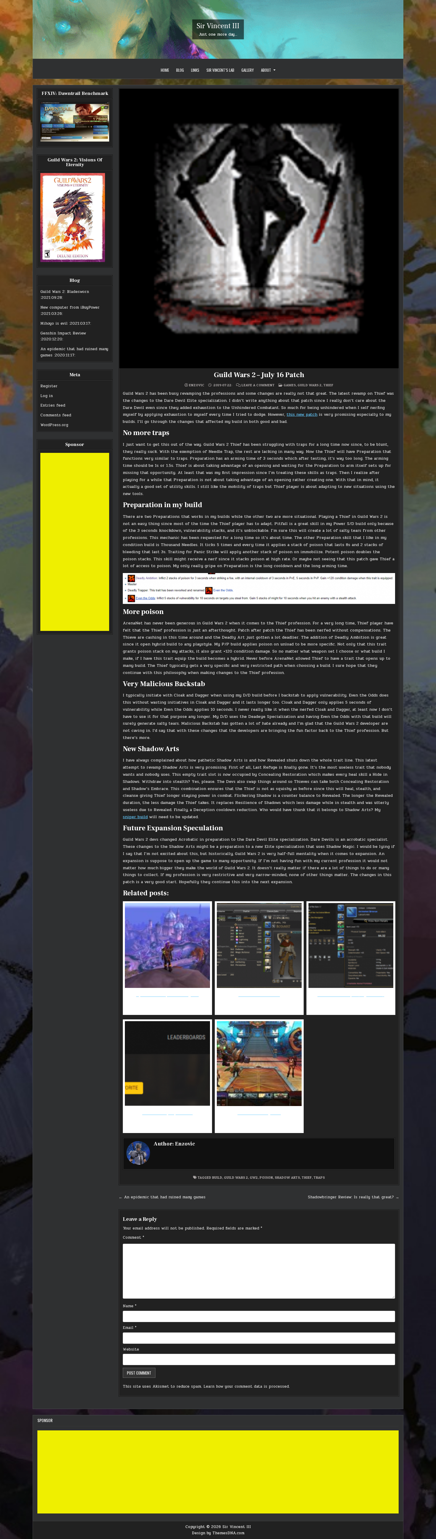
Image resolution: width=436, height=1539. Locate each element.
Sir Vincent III (218, 26)
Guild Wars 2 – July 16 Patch (259, 375)
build (217, 1177)
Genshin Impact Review (63, 333)
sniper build (135, 817)
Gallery (247, 70)
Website (131, 1349)
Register (49, 386)
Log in (46, 396)
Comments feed (55, 415)
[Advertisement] (74, 542)
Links (195, 70)
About (266, 70)
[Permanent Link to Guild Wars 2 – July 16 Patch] (259, 228)
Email (129, 1328)
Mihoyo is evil (54, 323)
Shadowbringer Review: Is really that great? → (353, 1197)
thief (307, 1177)
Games (290, 385)
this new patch (302, 414)
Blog (180, 70)
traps (319, 1177)
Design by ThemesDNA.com (218, 1533)
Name (129, 1306)
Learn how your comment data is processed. (246, 1386)
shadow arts (287, 1177)
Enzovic (196, 385)
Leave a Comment (258, 385)
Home (165, 70)
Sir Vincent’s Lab (220, 70)
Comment (133, 1237)
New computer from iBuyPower (70, 307)
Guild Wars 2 (309, 385)
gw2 (254, 1177)
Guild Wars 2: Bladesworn (64, 292)
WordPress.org (54, 425)
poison (266, 1177)
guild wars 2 (236, 1177)
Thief (328, 385)
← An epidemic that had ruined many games (162, 1197)
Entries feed (52, 405)
